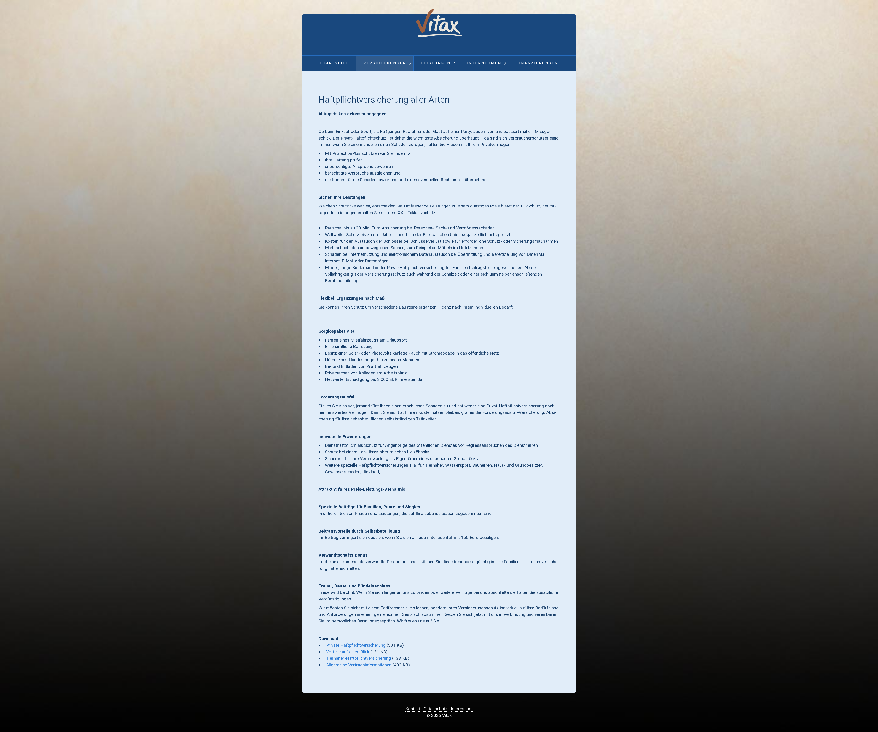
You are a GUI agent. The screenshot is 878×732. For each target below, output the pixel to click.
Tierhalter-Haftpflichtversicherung (358, 658)
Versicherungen (385, 63)
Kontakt (412, 708)
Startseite (334, 63)
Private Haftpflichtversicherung (356, 645)
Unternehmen (483, 63)
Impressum (462, 708)
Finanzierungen (537, 63)
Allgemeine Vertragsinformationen (359, 664)
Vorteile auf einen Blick (347, 651)
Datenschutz (435, 708)
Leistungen (436, 63)
